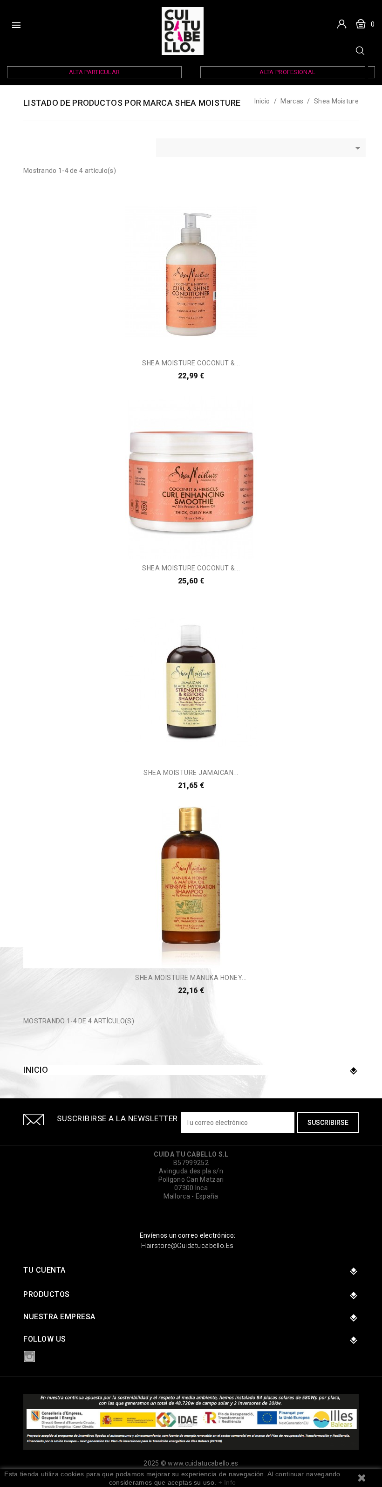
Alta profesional (287, 72)
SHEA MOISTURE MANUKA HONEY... (191, 977)
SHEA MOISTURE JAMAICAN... (191, 772)
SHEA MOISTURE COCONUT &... (191, 363)
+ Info (227, 1482)
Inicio (35, 1070)
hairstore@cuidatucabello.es (187, 1245)
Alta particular (94, 72)
